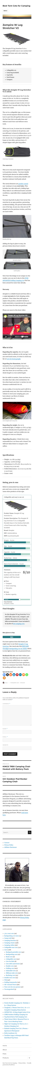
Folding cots (10, 968)
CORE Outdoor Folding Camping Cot (16, 1014)
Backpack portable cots (13, 952)
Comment (6, 703)
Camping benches (10, 940)
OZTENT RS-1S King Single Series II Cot (17, 1012)
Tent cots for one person (12, 987)
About (5, 1050)
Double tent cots (9, 977)
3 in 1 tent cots (9, 933)
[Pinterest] (17, 674)
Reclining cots (10, 975)
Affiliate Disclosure (10, 847)
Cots (5, 950)
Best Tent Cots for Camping (16, 6)
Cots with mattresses (13, 964)
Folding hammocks (10, 982)
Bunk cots (9, 957)
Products (6, 1058)
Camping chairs (9, 943)
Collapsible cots (14, 682)
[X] (7, 674)
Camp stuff (7, 938)
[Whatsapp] (26, 674)
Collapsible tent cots (11, 947)
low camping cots (18, 623)
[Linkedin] (13, 674)
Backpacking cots (11, 954)
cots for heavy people (14, 359)
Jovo (6, 682)
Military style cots (12, 973)
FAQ (5, 980)
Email (5, 737)
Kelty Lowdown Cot (10, 1033)
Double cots (10, 966)
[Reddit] (10, 674)
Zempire (22, 682)
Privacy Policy (8, 845)
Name (5, 728)
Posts (4, 1054)
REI (11, 637)
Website (5, 745)
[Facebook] (4, 674)
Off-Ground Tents (10, 984)
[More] (4, 677)
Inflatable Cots (11, 970)
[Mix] (23, 674)
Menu (5, 10)
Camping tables (9, 945)
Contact (6, 842)
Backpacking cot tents (11, 936)
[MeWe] (20, 674)
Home (5, 1045)
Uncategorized (9, 989)
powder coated (23, 183)
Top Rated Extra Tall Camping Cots (15, 1017)
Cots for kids (10, 961)
